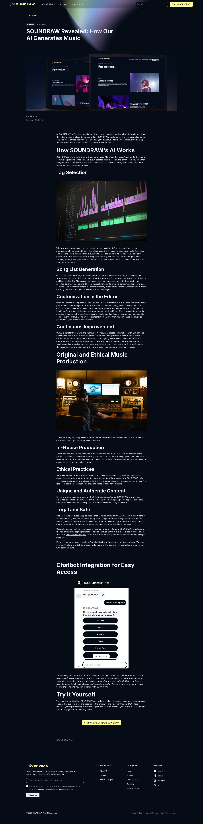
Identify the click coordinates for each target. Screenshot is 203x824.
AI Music (130, 775)
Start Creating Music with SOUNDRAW (101, 723)
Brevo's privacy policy (66, 789)
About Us (103, 771)
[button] (48, 4)
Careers (103, 775)
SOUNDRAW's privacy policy (45, 789)
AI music (63, 4)
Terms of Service (151, 813)
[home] (22, 4)
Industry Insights (133, 788)
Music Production (134, 780)
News (129, 771)
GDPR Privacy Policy (169, 813)
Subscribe (32, 795)
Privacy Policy (136, 813)
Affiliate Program (106, 780)
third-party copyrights (76, 534)
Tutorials (130, 784)
